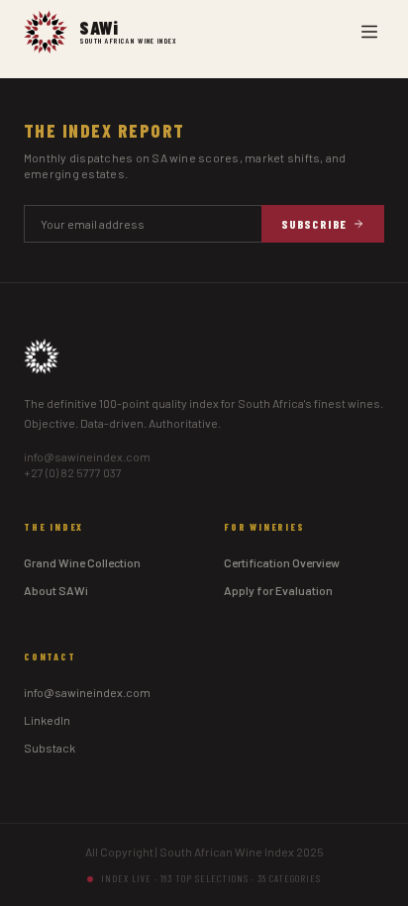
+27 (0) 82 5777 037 (73, 472)
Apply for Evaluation (278, 590)
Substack (49, 748)
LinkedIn (47, 720)
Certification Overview (282, 562)
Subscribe (314, 224)
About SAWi (56, 590)
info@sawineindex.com (87, 456)
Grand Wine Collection (82, 562)
